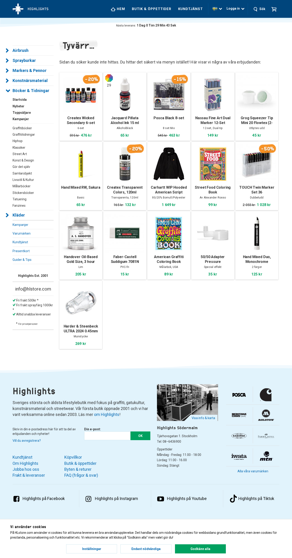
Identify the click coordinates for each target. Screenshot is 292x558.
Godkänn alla (200, 549)
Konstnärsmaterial (30, 80)
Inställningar (91, 549)
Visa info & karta (203, 418)
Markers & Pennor (30, 70)
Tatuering (19, 199)
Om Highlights (25, 463)
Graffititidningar (24, 134)
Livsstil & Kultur (23, 180)
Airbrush (21, 50)
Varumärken (22, 233)
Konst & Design (23, 160)
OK (140, 436)
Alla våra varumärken (252, 471)
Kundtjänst (190, 9)
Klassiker (19, 147)
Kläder (19, 215)
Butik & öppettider (151, 9)
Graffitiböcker (22, 128)
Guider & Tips (22, 260)
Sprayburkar (24, 60)
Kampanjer (20, 225)
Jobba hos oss (26, 469)
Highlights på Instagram (116, 498)
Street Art (20, 154)
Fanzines (19, 205)
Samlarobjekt (22, 173)
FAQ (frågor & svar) (81, 475)
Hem (120, 9)
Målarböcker (22, 186)
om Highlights (106, 414)
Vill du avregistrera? (27, 440)
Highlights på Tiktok (256, 498)
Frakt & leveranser (29, 475)
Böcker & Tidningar (31, 90)
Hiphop (18, 141)
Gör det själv (21, 167)
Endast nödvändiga (146, 549)
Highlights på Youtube (187, 498)
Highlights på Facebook (44, 498)
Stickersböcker (23, 193)
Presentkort (21, 251)
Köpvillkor (73, 457)
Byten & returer (77, 469)
